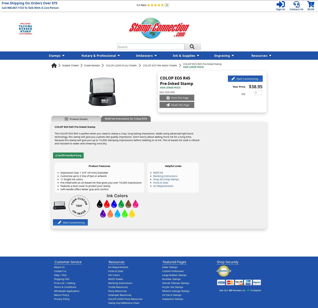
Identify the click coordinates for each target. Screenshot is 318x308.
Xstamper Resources (119, 295)
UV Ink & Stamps (171, 295)
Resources (259, 56)
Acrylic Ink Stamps (172, 287)
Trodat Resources (118, 287)
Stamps (55, 56)
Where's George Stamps (175, 291)
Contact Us (296, 9)
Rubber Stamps (70, 65)
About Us (59, 267)
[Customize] (245, 79)
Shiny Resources (117, 291)
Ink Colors (114, 275)
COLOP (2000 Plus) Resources (125, 299)
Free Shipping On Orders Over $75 (30, 5)
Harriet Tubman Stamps (175, 283)
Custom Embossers (173, 271)
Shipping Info (61, 279)
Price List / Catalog (64, 283)
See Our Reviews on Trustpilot (240, 290)
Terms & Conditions (65, 287)
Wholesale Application (66, 291)
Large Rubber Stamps (174, 275)
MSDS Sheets (115, 279)
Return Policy (61, 295)
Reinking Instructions (165, 176)
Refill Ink (158, 172)
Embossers (145, 56)
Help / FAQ (60, 275)
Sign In (280, 9)
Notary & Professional (99, 56)
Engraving (222, 56)
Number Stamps (171, 279)
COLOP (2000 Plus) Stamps (121, 65)
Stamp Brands (92, 65)
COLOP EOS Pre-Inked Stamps (160, 65)
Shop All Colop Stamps (166, 179)
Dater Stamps (170, 267)
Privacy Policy (62, 299)
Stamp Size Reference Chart (123, 303)
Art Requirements (163, 186)
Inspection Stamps (172, 299)
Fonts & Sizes (160, 182)
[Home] (54, 65)
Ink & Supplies (184, 56)
